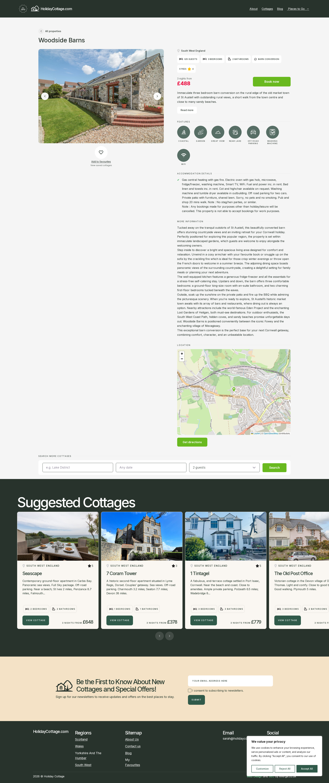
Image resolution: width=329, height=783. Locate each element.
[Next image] (157, 96)
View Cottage (35, 620)
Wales (79, 746)
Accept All (307, 768)
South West (83, 765)
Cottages (267, 8)
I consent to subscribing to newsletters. (217, 690)
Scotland (81, 739)
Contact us (133, 746)
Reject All (284, 768)
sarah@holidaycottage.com (242, 738)
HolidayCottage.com (56, 9)
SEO (271, 776)
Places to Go (296, 8)
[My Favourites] (310, 8)
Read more (187, 110)
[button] (234, 389)
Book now (271, 81)
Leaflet (256, 433)
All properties (53, 31)
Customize (262, 768)
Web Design (254, 776)
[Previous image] (45, 96)
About (253, 8)
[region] (284, 756)
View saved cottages (101, 165)
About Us (132, 739)
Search (274, 467)
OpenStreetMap (271, 433)
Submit (196, 699)
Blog (280, 8)
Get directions (192, 442)
